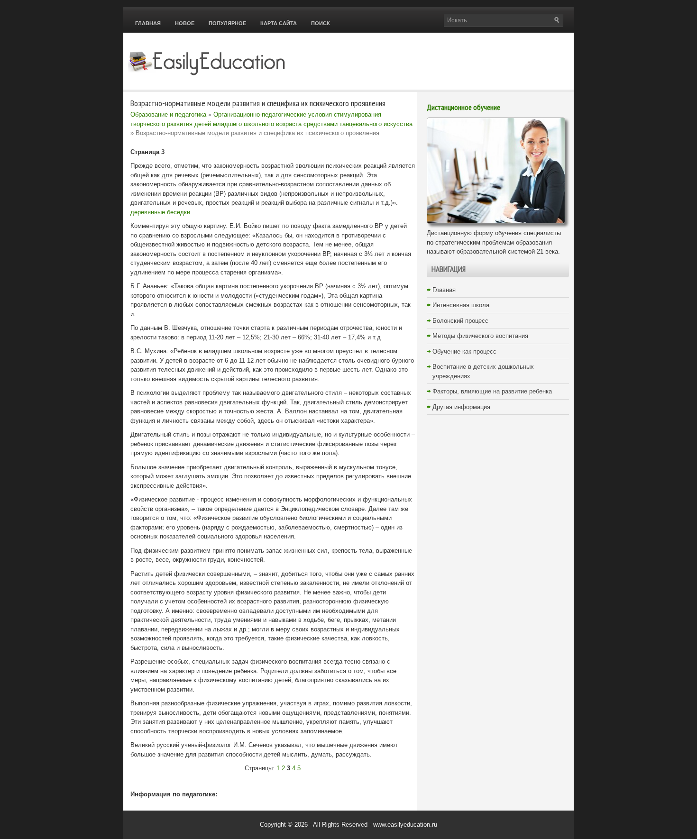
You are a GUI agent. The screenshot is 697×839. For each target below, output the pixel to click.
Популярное (227, 23)
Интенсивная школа (460, 305)
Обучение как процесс (464, 351)
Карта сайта (278, 23)
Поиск (320, 23)
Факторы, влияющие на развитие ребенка (492, 391)
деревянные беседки (160, 212)
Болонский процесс (460, 320)
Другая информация (461, 406)
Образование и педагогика (168, 114)
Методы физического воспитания (480, 335)
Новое (184, 23)
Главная (148, 23)
